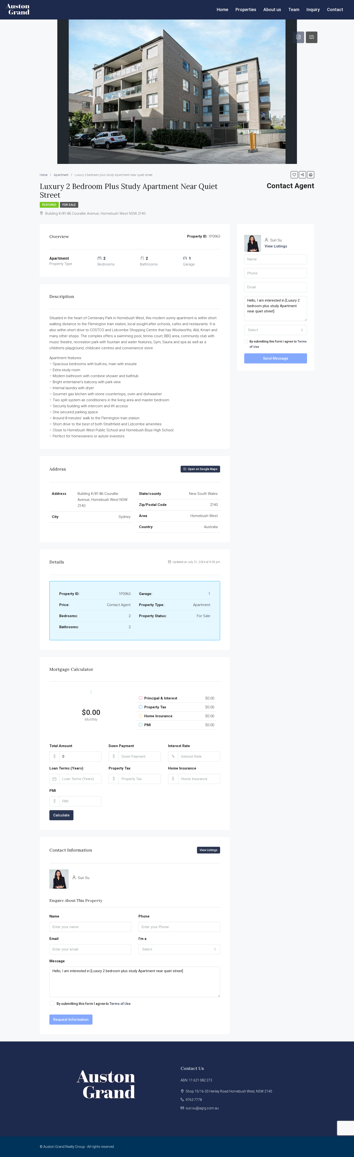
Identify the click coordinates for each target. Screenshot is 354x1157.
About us (272, 9)
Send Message (275, 358)
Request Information (71, 1019)
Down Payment (121, 746)
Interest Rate (179, 746)
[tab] (298, 37)
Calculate (61, 815)
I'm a (142, 939)
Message (57, 961)
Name (54, 916)
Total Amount (60, 746)
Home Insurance (182, 768)
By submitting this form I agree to (94, 1004)
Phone (144, 916)
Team (293, 9)
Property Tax (120, 768)
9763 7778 (194, 1100)
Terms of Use (120, 1004)
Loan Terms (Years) (66, 768)
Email (54, 939)
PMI (52, 791)
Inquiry (313, 9)
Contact (335, 9)
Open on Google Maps (202, 469)
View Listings (208, 850)
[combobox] (179, 949)
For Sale (69, 205)
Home (222, 9)
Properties (246, 9)
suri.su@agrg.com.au (202, 1108)
